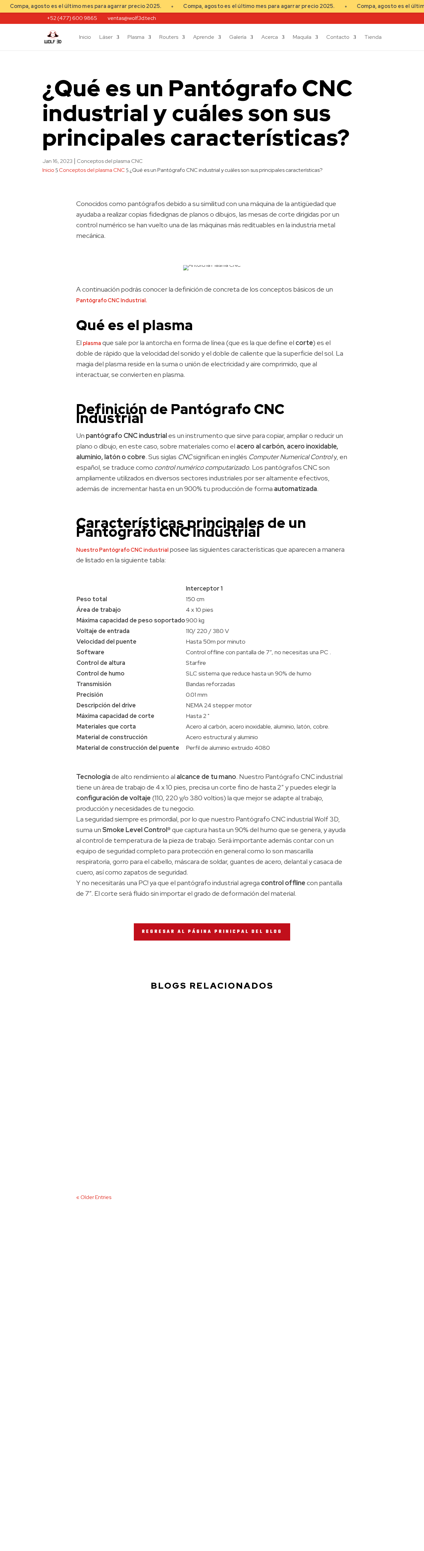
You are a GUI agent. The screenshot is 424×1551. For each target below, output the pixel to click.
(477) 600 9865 (62, 1334)
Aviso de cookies (64, 1462)
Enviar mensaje (345, 1470)
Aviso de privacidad (68, 1447)
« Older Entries (93, 1197)
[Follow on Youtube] (75, 1344)
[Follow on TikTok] (89, 1344)
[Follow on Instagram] (61, 1344)
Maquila (302, 37)
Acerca (269, 37)
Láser (106, 37)
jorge (94, 1051)
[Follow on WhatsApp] (103, 1344)
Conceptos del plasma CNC (110, 161)
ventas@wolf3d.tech (66, 1432)
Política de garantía (68, 1482)
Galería (237, 37)
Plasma (136, 37)
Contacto (337, 37)
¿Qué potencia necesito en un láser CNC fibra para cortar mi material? (177, 1035)
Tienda (373, 37)
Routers (168, 37)
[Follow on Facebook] (47, 1344)
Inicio (85, 37)
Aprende (203, 37)
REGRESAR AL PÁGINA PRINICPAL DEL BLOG (212, 932)
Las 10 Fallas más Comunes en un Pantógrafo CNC (150, 1163)
